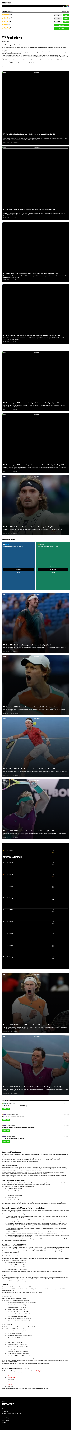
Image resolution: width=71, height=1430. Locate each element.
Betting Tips (12, 6)
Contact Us (5, 1411)
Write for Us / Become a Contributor (11, 1413)
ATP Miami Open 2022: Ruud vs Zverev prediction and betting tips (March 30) (29, 769)
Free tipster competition (30, 6)
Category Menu (5, 41)
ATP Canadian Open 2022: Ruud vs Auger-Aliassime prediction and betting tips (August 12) (34, 465)
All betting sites (65, 11)
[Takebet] (6, 3)
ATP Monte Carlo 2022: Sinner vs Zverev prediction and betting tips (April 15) (29, 707)
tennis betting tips (37, 1371)
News (22, 6)
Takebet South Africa (6, 34)
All (2, 67)
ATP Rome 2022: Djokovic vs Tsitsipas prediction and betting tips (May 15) (28, 527)
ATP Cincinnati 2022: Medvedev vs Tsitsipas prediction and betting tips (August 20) (31, 335)
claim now (18, 569)
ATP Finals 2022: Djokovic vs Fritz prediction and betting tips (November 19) (29, 209)
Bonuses (18, 6)
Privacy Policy (5, 1418)
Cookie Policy (5, 1420)
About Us (4, 1409)
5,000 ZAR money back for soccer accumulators (18, 1127)
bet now (66, 15)
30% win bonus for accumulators (13, 1117)
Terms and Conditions (7, 1415)
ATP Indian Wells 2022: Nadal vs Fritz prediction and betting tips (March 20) (28, 831)
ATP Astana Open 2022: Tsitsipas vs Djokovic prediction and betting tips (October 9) (31, 273)
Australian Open (11, 1377)
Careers (4, 1422)
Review (18, 572)
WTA (9, 1375)
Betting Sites (6, 6)
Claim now (6, 1109)
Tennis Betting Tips (23, 34)
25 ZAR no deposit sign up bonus (13, 1138)
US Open (10, 1384)
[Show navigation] (63, 6)
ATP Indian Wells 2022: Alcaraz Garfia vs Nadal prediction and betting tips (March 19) (32, 1087)
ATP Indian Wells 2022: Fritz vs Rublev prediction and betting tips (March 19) (29, 1025)
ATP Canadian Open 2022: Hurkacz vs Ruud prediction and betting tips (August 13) (31, 403)
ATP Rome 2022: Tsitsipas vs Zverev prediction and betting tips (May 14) (27, 645)
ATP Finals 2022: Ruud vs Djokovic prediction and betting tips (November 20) (29, 134)
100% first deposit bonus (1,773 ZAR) (14, 1106)
